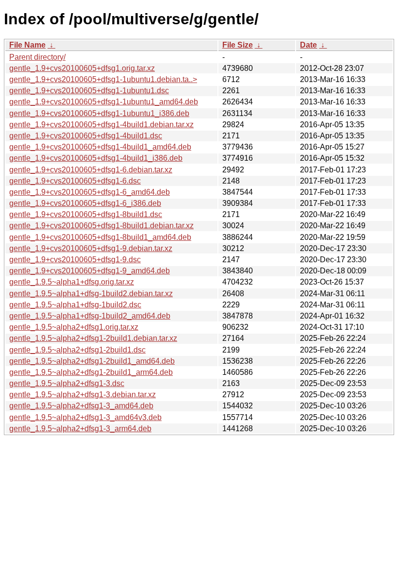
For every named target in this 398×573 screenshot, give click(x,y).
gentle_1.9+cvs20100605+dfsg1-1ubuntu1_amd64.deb (103, 102)
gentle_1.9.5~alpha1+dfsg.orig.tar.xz (71, 282)
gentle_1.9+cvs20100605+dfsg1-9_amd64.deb (89, 271)
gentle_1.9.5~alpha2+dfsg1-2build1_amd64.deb (92, 361)
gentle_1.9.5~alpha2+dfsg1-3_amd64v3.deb (85, 417)
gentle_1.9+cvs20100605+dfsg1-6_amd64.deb (89, 192)
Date (308, 45)
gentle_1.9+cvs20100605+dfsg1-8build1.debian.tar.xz (101, 225)
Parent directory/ (37, 57)
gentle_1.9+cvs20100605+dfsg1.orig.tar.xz (82, 68)
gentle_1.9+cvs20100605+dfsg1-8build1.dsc (85, 214)
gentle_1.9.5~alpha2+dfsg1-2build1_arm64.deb (91, 372)
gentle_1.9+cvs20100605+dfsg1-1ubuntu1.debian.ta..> (103, 79)
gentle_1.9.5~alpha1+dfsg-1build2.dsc (75, 305)
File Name (27, 45)
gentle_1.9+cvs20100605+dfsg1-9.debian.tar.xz (90, 248)
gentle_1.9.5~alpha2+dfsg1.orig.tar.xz (73, 327)
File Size (237, 45)
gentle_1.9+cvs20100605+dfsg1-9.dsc (75, 259)
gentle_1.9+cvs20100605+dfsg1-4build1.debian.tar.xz (101, 124)
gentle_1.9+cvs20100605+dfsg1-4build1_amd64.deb (100, 147)
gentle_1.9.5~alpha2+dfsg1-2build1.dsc (77, 350)
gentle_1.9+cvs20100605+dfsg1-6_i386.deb (85, 203)
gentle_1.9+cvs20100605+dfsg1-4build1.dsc (85, 136)
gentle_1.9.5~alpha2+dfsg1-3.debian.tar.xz (82, 394)
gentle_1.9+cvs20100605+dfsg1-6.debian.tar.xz (90, 170)
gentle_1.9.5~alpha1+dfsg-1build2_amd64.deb (89, 316)
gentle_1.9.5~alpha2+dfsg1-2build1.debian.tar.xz (93, 338)
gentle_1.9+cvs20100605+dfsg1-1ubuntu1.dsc (89, 90)
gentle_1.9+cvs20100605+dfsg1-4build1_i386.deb (95, 158)
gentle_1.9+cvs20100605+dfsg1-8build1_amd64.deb (100, 237)
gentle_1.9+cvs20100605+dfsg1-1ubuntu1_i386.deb (99, 113)
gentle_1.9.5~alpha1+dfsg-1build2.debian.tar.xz (91, 293)
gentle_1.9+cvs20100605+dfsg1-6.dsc (75, 181)
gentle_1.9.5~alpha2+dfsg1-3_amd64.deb (81, 406)
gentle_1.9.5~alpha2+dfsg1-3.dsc (66, 383)
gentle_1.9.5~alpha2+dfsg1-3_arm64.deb (80, 428)
